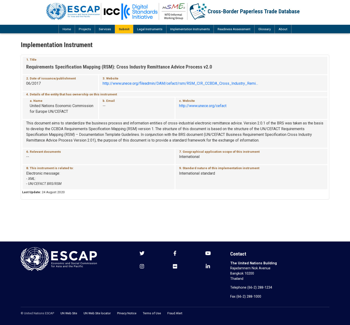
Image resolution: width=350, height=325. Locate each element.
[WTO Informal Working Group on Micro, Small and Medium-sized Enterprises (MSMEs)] (173, 11)
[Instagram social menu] (142, 267)
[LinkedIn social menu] (208, 267)
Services (105, 29)
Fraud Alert (174, 313)
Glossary (264, 29)
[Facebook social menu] (174, 253)
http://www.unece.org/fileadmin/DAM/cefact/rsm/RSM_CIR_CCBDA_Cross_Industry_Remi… (180, 83)
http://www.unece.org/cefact (202, 105)
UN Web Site (68, 313)
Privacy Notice (126, 313)
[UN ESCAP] (59, 258)
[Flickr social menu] (175, 267)
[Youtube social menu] (208, 253)
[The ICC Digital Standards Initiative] (130, 11)
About (283, 29)
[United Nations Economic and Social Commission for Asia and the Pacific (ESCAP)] (73, 11)
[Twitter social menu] (142, 253)
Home (67, 29)
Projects (85, 29)
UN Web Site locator (97, 313)
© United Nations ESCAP (37, 313)
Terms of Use (152, 313)
